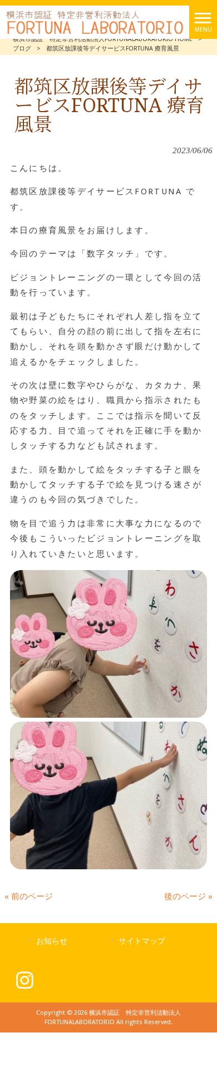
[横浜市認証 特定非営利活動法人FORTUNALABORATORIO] (94, 22)
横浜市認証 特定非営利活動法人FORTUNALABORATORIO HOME (103, 39)
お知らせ (51, 940)
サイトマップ (142, 940)
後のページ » (188, 896)
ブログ (22, 48)
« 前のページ (28, 896)
